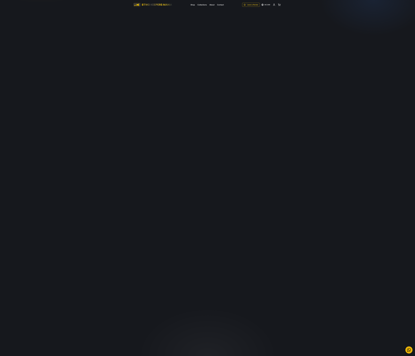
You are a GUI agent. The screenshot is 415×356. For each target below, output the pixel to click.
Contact (220, 5)
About (212, 5)
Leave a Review (252, 5)
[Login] (274, 5)
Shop (193, 5)
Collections (202, 5)
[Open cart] (279, 5)
